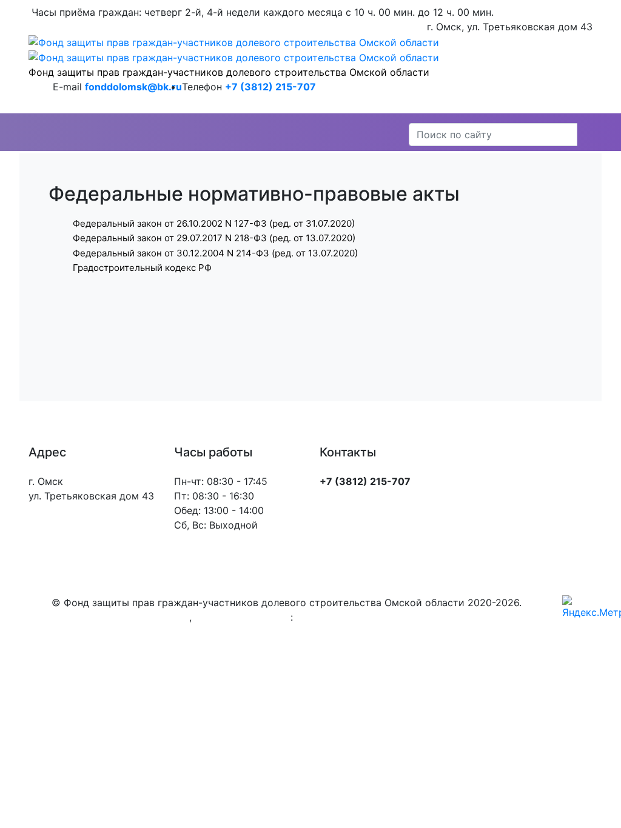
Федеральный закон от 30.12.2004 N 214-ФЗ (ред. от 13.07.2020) (215, 253)
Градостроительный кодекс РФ (142, 267)
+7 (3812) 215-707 (270, 87)
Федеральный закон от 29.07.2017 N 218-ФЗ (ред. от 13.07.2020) (214, 238)
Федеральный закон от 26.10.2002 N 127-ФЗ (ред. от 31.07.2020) (214, 223)
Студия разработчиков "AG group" (378, 617)
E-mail (67, 87)
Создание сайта (150, 617)
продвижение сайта (242, 617)
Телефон (202, 87)
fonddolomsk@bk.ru (133, 87)
